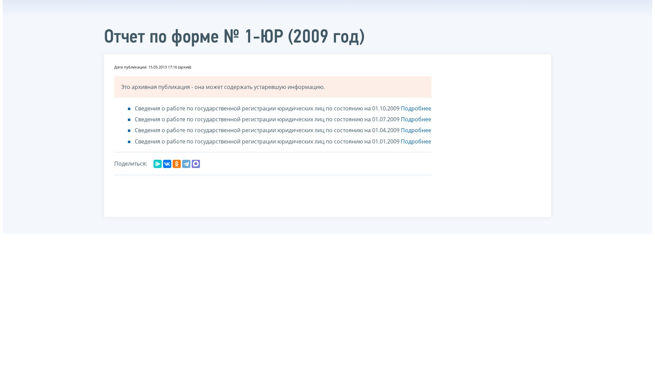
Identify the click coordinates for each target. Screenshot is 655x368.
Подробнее (416, 108)
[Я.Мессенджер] (158, 164)
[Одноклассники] (177, 164)
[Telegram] (186, 164)
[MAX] (196, 164)
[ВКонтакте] (167, 164)
